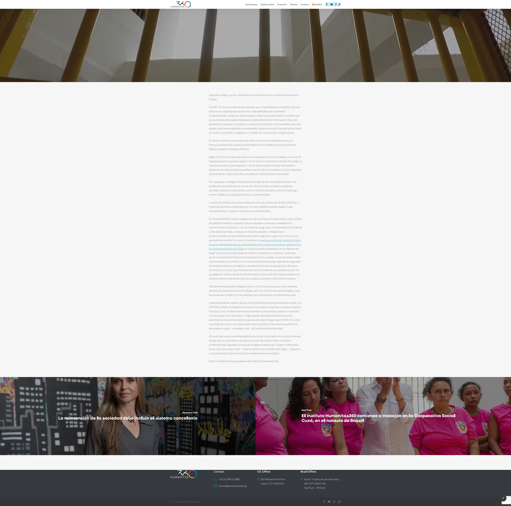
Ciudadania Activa (238, 66)
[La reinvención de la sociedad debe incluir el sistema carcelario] (128, 416)
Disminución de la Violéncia (268, 66)
